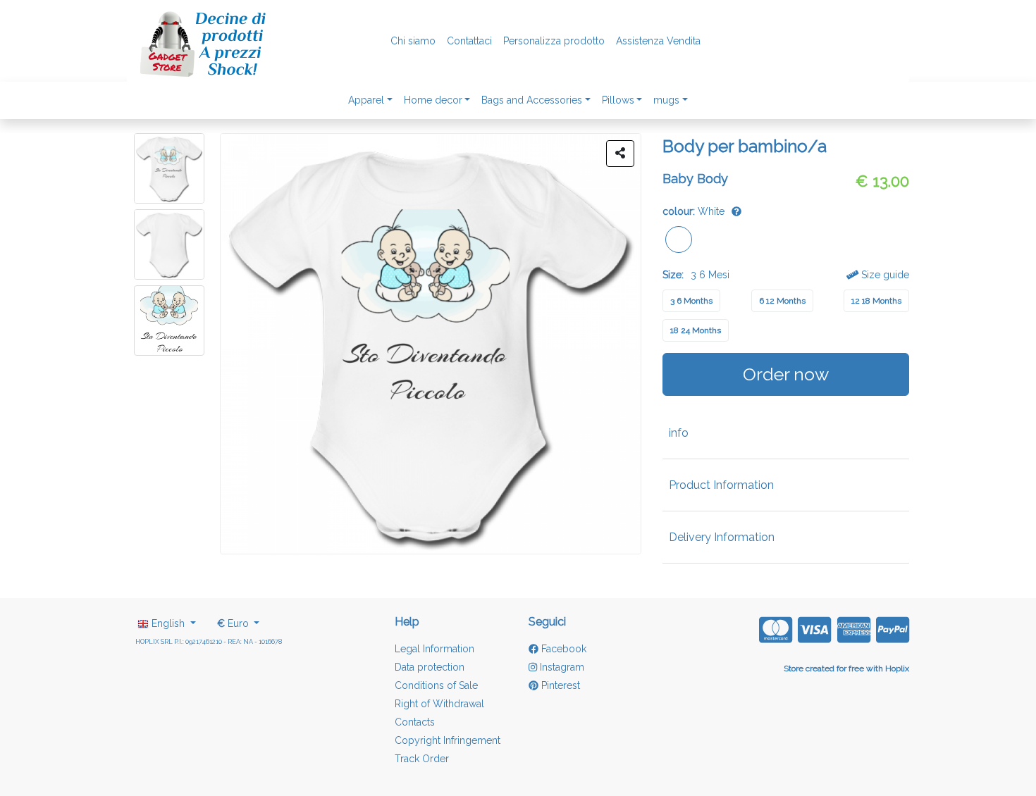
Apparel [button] (366, 100)
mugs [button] (666, 100)
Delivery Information (722, 537)
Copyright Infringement (447, 740)
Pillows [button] (618, 100)
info (679, 433)
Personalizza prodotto (554, 40)
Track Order (422, 758)
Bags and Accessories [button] (531, 100)
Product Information (721, 485)
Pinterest (559, 685)
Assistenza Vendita (658, 40)
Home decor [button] (433, 100)
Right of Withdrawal (439, 703)
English (168, 623)
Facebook (562, 648)
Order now (786, 374)
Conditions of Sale (436, 685)
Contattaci (469, 40)
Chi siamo (413, 40)
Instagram (560, 667)
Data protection (429, 667)
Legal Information (434, 648)
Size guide (883, 274)
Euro (234, 623)
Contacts (415, 722)
